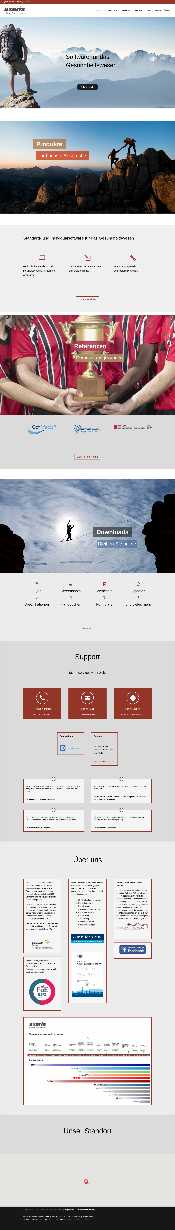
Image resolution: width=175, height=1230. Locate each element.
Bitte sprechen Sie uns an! (104, 761)
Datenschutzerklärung (86, 1210)
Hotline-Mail (87, 709)
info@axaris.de (73, 1219)
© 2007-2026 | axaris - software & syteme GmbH (42, 1210)
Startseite (101, 10)
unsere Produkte (87, 299)
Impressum (69, 1210)
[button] (87, 1181)
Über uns (167, 10)
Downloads (137, 10)
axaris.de (86, 1219)
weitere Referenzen (87, 456)
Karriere (158, 10)
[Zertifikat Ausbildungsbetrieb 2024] (87, 974)
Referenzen (125, 10)
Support (148, 10)
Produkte (111, 10)
